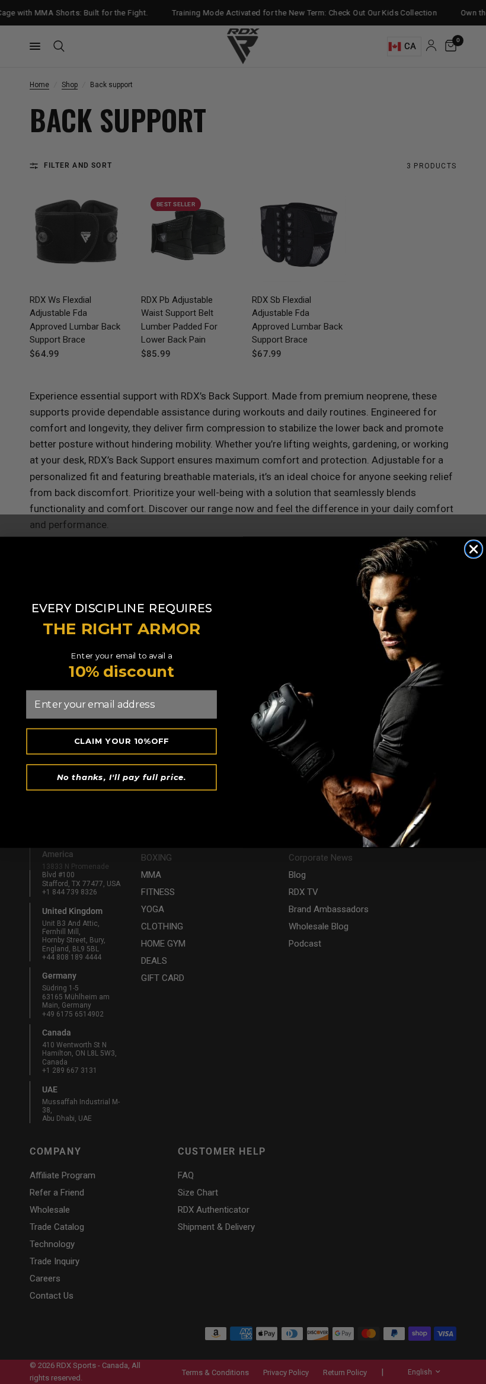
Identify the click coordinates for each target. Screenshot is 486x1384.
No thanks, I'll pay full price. (121, 776)
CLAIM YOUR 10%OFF (122, 741)
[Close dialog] (473, 549)
